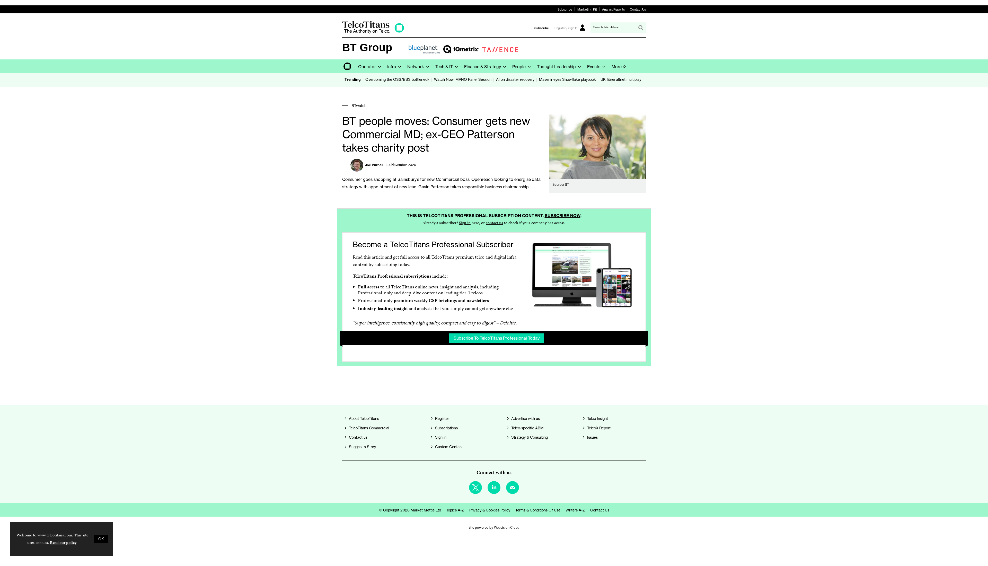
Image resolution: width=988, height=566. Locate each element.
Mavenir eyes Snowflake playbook (567, 79)
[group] (617, 66)
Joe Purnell (374, 165)
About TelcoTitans (364, 418)
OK (101, 539)
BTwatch (358, 105)
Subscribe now (562, 215)
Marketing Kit (587, 9)
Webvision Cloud (506, 527)
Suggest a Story (362, 447)
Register (442, 418)
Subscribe (565, 9)
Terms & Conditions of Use (537, 510)
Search (641, 27)
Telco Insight (597, 418)
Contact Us (638, 9)
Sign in (465, 223)
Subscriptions (446, 428)
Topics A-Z (455, 510)
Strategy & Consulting (529, 437)
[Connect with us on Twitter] (475, 487)
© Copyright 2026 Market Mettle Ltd (410, 510)
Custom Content (449, 447)
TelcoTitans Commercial (369, 428)
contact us (494, 223)
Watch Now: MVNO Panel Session (462, 79)
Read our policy (63, 542)
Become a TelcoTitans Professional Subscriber (433, 244)
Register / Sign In (565, 28)
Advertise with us (525, 418)
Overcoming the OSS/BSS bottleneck (397, 79)
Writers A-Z (575, 510)
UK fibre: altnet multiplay (621, 79)
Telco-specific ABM (527, 428)
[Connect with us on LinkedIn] (494, 487)
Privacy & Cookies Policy (489, 510)
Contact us (358, 437)
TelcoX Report (599, 428)
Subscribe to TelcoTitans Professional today (497, 338)
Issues (592, 437)
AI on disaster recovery (515, 79)
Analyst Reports (613, 9)
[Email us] (512, 487)
